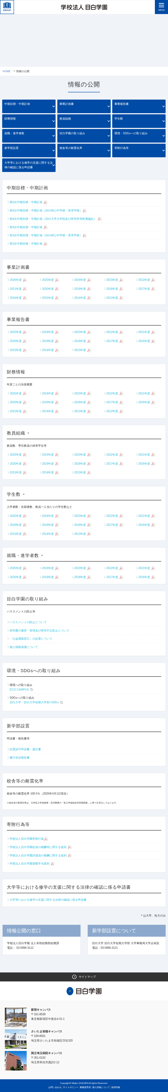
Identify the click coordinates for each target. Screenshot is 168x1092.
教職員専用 (85, 1087)
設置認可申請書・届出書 (25, 749)
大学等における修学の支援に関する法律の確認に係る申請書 (28, 165)
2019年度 (80, 288)
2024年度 (80, 279)
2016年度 (16, 297)
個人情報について (101, 1087)
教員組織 (65, 118)
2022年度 (144, 279)
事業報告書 (121, 104)
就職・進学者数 (14, 133)
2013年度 (112, 297)
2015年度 (48, 297)
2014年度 (80, 297)
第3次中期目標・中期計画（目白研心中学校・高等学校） (46, 235)
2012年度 (112, 411)
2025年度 (48, 279)
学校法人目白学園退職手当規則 (30, 863)
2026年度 (16, 279)
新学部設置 (11, 148)
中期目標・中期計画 (17, 104)
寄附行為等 (121, 148)
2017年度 (144, 288)
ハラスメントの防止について (28, 622)
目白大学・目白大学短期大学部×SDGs (35, 702)
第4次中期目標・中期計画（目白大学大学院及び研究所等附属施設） (53, 218)
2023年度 (112, 279)
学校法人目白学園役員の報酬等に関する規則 (38, 847)
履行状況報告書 (20, 757)
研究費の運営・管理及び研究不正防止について (39, 630)
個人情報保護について (24, 647)
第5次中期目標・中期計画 (26, 202)
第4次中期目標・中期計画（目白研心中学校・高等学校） (46, 210)
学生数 (118, 118)
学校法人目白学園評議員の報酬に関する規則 (38, 855)
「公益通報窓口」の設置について (31, 638)
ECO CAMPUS (20, 689)
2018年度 (112, 288)
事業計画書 (67, 104)
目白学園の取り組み (72, 133)
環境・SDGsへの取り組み (131, 133)
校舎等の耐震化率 (71, 148)
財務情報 (10, 118)
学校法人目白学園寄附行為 (27, 838)
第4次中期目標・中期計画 (26, 227)
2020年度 (48, 288)
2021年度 (16, 288)
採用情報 (115, 1087)
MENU (161, 10)
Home (6, 71)
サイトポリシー (70, 1087)
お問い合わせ (54, 1087)
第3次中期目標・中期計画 (26, 243)
